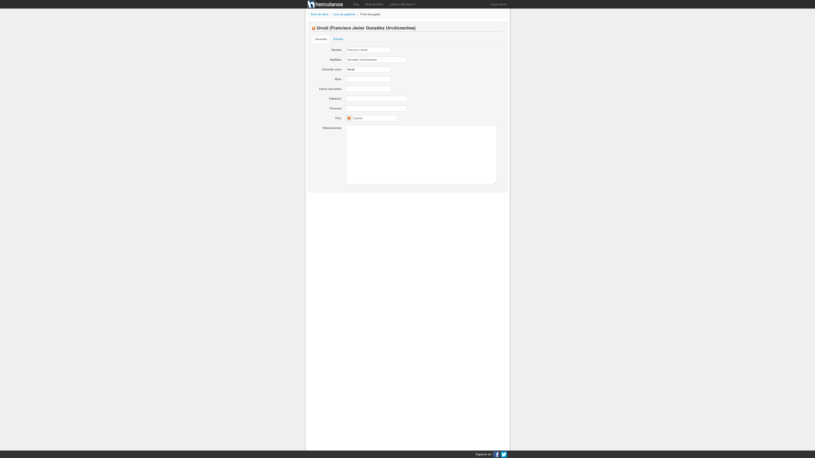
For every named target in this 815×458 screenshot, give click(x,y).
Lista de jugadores (344, 14)
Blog (356, 4)
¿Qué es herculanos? (402, 4)
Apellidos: (336, 59)
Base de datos (374, 4)
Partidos (338, 39)
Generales (321, 39)
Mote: (338, 79)
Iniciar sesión (498, 4)
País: (338, 118)
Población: (335, 98)
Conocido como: (332, 69)
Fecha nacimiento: (330, 89)
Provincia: (336, 108)
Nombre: (337, 50)
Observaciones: (332, 128)
